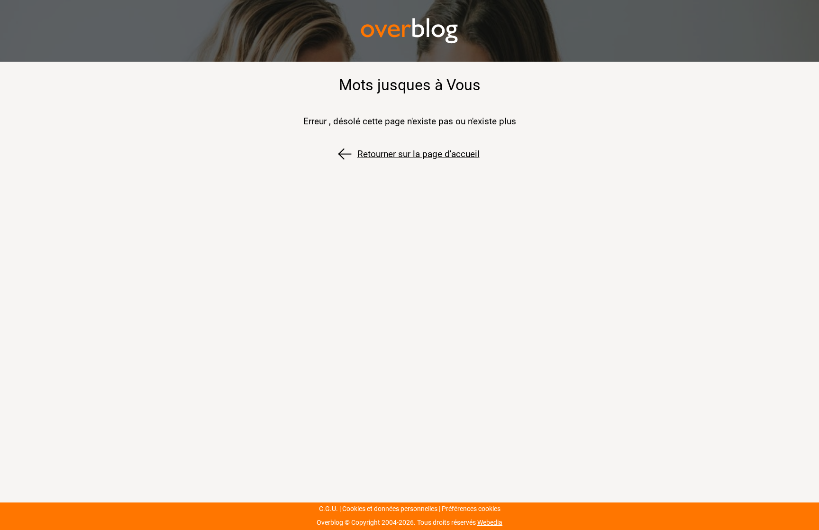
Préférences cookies (471, 509)
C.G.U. (328, 509)
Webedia (489, 523)
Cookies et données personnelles (389, 509)
